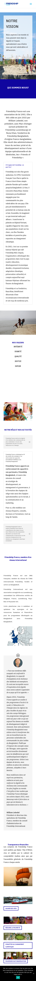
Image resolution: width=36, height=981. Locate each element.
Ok (18, 977)
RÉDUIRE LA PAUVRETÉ (12, 928)
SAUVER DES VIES (11, 908)
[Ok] (33, 973)
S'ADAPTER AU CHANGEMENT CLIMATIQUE (14, 945)
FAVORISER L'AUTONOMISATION (15, 961)
